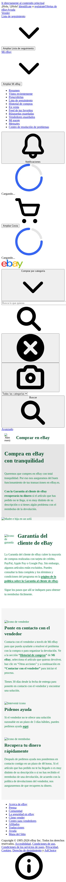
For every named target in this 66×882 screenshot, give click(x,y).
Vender (5, 13)
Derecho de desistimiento (27, 850)
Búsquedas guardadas (21, 113)
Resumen (14, 90)
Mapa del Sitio (17, 834)
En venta (14, 107)
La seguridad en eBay (21, 814)
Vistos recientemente (21, 93)
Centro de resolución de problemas (29, 127)
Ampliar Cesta (10, 225)
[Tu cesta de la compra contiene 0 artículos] (28, 222)
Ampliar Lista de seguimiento (18, 48)
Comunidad (15, 810)
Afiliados (14, 824)
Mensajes (14, 123)
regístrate (39, 6)
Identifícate (25, 6)
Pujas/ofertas (16, 97)
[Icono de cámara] (30, 377)
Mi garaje (14, 120)
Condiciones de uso (43, 843)
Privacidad (52, 847)
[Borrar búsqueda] (30, 348)
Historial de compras (21, 103)
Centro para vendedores (22, 820)
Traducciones (16, 827)
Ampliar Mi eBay (12, 84)
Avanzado (7, 429)
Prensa (12, 807)
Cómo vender (17, 817)
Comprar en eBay (33, 437)
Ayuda (11, 9)
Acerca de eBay (18, 804)
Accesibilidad (23, 843)
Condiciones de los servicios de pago (22, 847)
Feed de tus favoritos (21, 110)
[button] (33, 412)
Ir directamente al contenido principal (22, 3)
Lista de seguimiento (21, 100)
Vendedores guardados (22, 117)
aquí (25, 726)
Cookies (6, 850)
